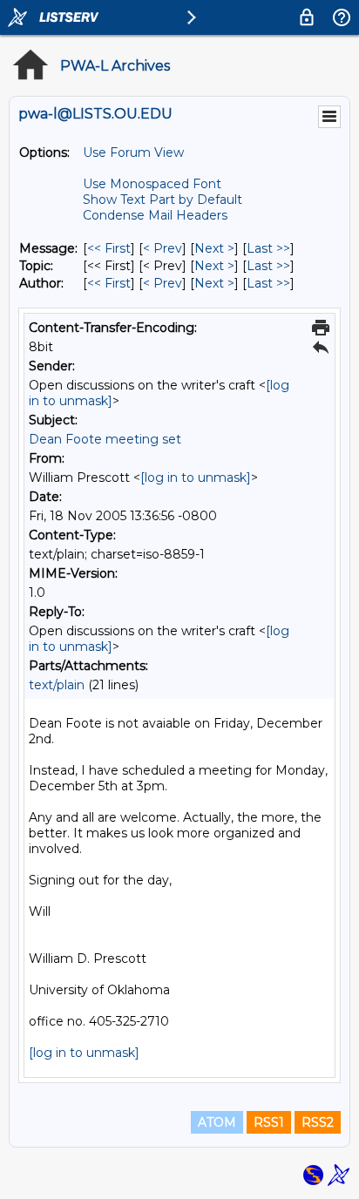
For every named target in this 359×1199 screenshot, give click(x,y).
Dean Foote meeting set (105, 439)
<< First (109, 248)
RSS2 (317, 1122)
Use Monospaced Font (152, 184)
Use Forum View (133, 152)
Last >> (268, 248)
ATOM (217, 1122)
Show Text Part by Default (162, 199)
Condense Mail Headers (155, 215)
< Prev (162, 248)
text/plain (57, 685)
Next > (214, 248)
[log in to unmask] (195, 477)
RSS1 (269, 1122)
